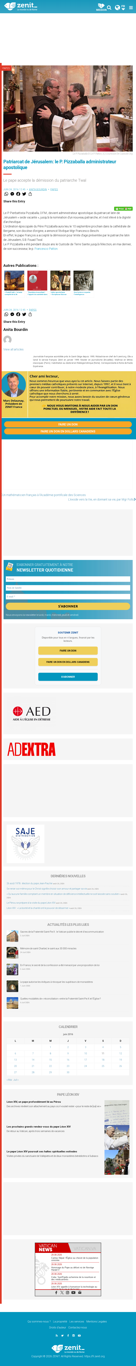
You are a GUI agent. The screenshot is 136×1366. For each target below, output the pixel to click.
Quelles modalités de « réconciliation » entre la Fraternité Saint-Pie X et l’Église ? (60, 998)
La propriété (60, 1321)
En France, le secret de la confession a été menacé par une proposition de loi (60, 965)
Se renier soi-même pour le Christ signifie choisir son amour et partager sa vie (47, 888)
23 (68, 1066)
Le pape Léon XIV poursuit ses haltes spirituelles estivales (42, 1151)
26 (120, 1066)
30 (68, 1072)
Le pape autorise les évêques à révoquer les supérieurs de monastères (56, 982)
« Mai (9, 1079)
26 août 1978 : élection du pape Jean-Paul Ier (30, 883)
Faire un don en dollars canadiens (68, 431)
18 (103, 1059)
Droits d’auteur (57, 1327)
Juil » (15, 1079)
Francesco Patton (46, 248)
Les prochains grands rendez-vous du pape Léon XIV (39, 1126)
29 (50, 1072)
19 (120, 1059)
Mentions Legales (96, 1321)
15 (50, 1059)
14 (33, 1059)
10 (85, 1053)
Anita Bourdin (38, 189)
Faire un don (68, 424)
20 (15, 1066)
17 (85, 1059)
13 (15, 1059)
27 (15, 1072)
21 (33, 1066)
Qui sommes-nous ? (39, 1321)
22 (50, 1066)
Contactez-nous (77, 1327)
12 (120, 1053)
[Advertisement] (68, 38)
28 (33, 1072)
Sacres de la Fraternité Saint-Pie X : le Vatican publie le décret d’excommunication (62, 931)
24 (85, 1066)
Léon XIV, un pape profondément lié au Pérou (34, 1101)
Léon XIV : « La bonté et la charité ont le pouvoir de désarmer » (38, 908)
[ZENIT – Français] (38, 6)
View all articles (13, 349)
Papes (6, 68)
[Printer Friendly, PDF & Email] (123, 209)
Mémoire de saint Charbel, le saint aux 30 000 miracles (48, 948)
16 (68, 1059)
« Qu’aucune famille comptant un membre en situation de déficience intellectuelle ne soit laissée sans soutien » (63, 894)
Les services (76, 1321)
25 (103, 1066)
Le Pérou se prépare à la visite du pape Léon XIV (31, 902)
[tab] (51, 1247)
